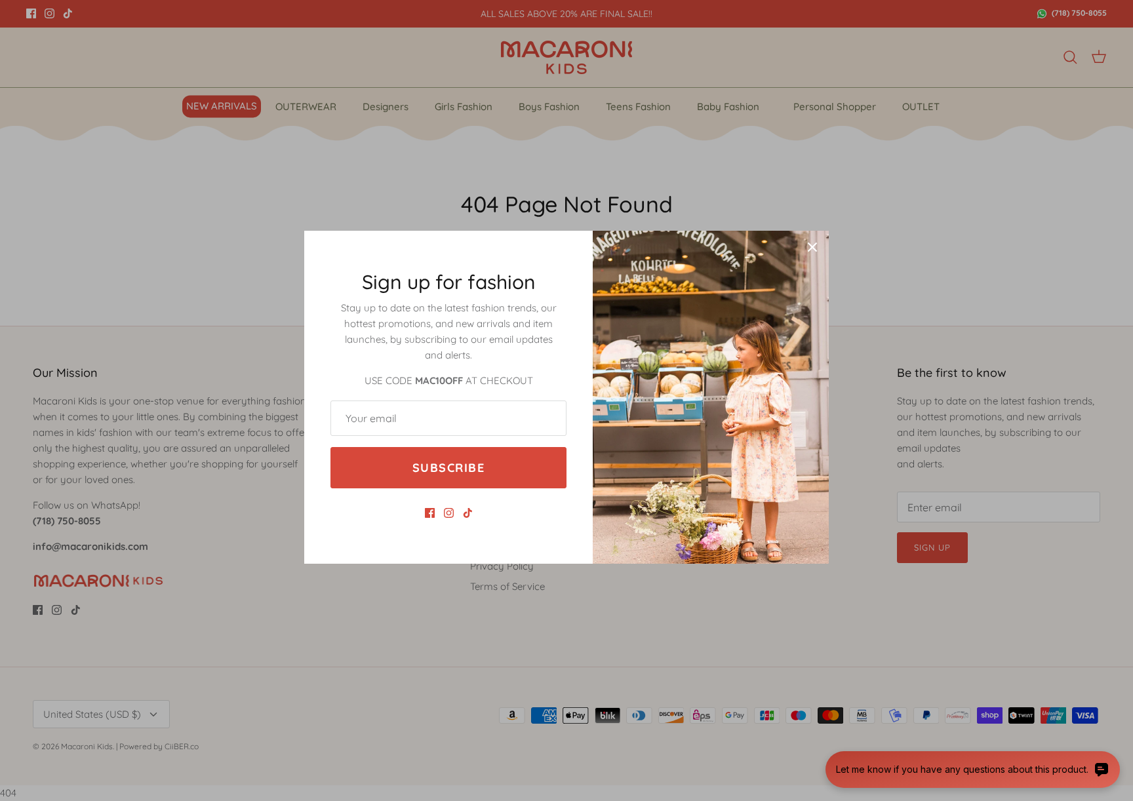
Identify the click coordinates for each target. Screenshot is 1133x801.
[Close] (812, 247)
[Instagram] (449, 513)
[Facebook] (430, 513)
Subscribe (448, 467)
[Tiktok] (468, 513)
